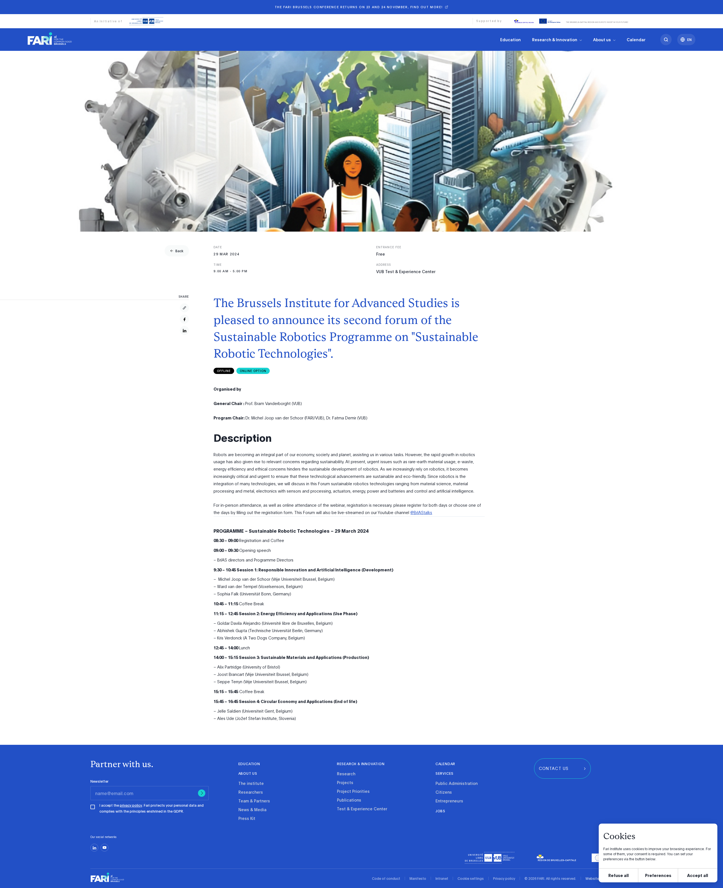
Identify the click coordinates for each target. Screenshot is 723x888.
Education (510, 39)
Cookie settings (471, 878)
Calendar (636, 39)
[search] (666, 39)
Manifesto (418, 878)
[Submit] (201, 793)
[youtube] (104, 848)
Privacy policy (504, 878)
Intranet (441, 878)
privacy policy (131, 805)
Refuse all (618, 875)
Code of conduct (386, 878)
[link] (50, 38)
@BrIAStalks (421, 512)
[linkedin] (94, 848)
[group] (177, 250)
